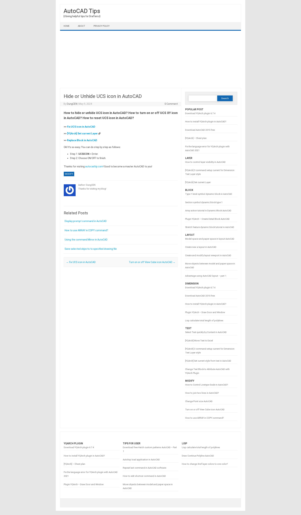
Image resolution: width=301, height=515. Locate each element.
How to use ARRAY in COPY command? (86, 230)
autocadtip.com (94, 166)
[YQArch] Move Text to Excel (199, 340)
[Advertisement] (150, 59)
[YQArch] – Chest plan (196, 138)
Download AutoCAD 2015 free (200, 130)
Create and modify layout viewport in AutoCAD (208, 255)
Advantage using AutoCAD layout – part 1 (205, 276)
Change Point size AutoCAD (199, 401)
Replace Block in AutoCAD (82, 140)
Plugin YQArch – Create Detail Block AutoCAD (207, 219)
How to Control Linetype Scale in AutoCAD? (206, 384)
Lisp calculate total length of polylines (204, 320)
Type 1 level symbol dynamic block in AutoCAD (208, 194)
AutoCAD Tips (82, 10)
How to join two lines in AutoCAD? (202, 393)
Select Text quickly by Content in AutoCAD (206, 332)
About (81, 26)
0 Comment (171, 103)
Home (67, 26)
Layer (94, 133)
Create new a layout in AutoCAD (200, 247)
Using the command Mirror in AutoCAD (86, 239)
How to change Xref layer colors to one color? (205, 464)
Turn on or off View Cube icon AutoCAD (152, 262)
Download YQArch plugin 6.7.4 (200, 113)
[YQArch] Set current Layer (198, 182)
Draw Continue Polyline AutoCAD (198, 455)
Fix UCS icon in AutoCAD (81, 126)
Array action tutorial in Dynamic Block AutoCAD (208, 210)
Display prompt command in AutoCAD (86, 221)
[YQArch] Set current (79, 133)
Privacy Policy (102, 26)
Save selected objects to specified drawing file (91, 248)
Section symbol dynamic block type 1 (203, 202)
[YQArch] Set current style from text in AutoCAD (208, 361)
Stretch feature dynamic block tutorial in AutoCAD (209, 227)
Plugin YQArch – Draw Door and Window (205, 312)
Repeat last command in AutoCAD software (144, 467)
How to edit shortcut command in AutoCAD (144, 476)
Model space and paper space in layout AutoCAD (209, 239)
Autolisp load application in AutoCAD (141, 459)
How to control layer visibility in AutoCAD (205, 162)
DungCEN (72, 103)
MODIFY (69, 174)
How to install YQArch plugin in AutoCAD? (205, 121)
